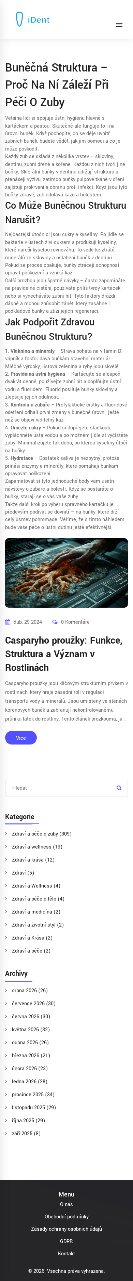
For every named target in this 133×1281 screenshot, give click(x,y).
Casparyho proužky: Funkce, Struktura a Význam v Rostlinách (63, 654)
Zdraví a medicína (36, 912)
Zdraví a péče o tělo (38, 899)
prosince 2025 (33, 1094)
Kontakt (66, 1253)
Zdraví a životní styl (38, 925)
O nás (66, 1204)
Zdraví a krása (33, 860)
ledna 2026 (29, 1081)
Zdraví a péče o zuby (42, 834)
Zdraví (23, 873)
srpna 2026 (30, 990)
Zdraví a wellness (37, 847)
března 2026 (31, 1055)
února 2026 (30, 1068)
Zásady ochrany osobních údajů (66, 1229)
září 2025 (26, 1133)
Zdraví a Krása (32, 938)
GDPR (66, 1241)
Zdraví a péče (31, 951)
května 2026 (31, 1029)
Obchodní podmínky (67, 1216)
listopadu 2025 (34, 1107)
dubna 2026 (30, 1042)
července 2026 (34, 1003)
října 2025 (28, 1120)
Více (21, 738)
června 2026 (31, 1016)
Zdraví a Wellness (36, 886)
